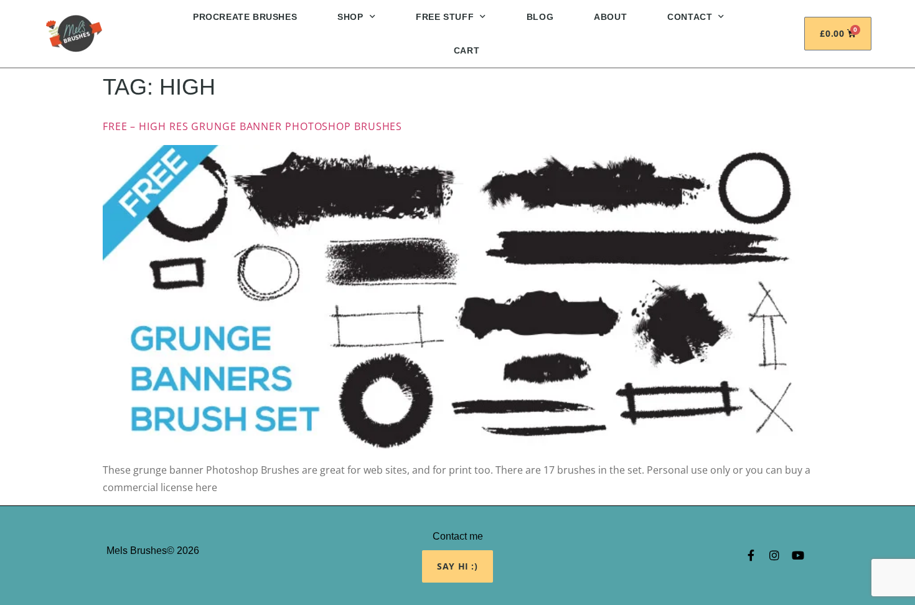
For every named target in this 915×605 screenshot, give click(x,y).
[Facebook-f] (750, 555)
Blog (540, 17)
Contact (689, 17)
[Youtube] (798, 555)
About (610, 17)
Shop (350, 17)
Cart (466, 50)
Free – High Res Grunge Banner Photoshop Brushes (252, 126)
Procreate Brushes (245, 17)
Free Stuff (445, 17)
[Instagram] (774, 555)
